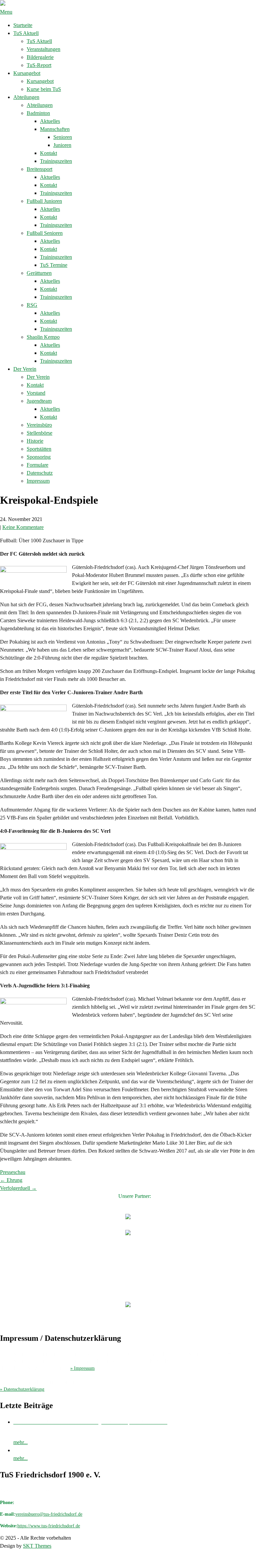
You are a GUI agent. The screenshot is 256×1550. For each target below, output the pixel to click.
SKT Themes (37, 1546)
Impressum (38, 481)
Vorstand (36, 393)
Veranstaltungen (43, 49)
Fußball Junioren (44, 201)
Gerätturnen (39, 273)
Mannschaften (55, 129)
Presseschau (12, 1172)
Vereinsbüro (39, 425)
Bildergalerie (40, 57)
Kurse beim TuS (44, 89)
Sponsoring (39, 457)
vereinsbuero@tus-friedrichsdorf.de (48, 1514)
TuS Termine (53, 265)
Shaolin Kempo (43, 337)
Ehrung (11, 1180)
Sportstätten (39, 449)
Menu (6, 12)
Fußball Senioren (45, 233)
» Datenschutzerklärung (22, 1389)
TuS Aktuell (26, 33)
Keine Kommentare (23, 527)
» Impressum (82, 1368)
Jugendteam (39, 401)
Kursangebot (26, 73)
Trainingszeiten (56, 161)
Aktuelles (50, 121)
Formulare (37, 465)
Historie (35, 441)
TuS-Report (39, 65)
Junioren (62, 145)
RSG (32, 305)
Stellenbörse (39, 433)
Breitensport (39, 169)
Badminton (38, 113)
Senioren (62, 137)
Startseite (22, 25)
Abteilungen (26, 97)
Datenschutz (40, 473)
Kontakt (48, 153)
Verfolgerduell (18, 1188)
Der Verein (24, 369)
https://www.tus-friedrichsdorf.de (48, 1525)
